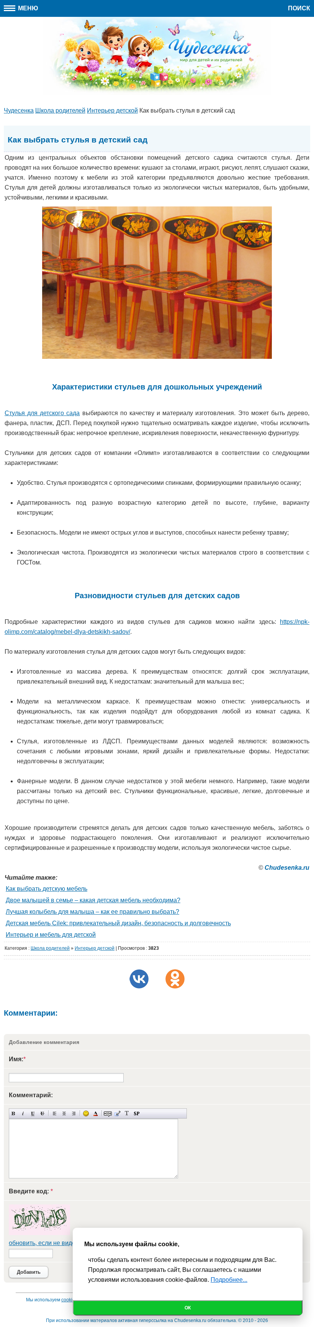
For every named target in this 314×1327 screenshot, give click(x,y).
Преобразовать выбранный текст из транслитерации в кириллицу (127, 1113)
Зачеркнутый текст (42, 1113)
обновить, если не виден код (49, 1243)
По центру (64, 1113)
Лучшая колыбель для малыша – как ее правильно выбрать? (92, 911)
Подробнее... (229, 1279)
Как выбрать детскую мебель (46, 888)
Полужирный (13, 1113)
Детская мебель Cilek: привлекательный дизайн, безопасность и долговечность (118, 923)
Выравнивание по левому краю (54, 1113)
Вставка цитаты (117, 1113)
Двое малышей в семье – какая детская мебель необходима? (93, 900)
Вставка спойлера (136, 1113)
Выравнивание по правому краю (73, 1113)
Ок (188, 1308)
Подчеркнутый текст (32, 1113)
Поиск (299, 8)
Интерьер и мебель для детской (51, 934)
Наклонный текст (23, 1113)
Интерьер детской (94, 948)
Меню (27, 8)
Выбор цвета (95, 1113)
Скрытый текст (107, 1113)
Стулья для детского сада (42, 413)
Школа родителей (50, 948)
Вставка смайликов (86, 1113)
